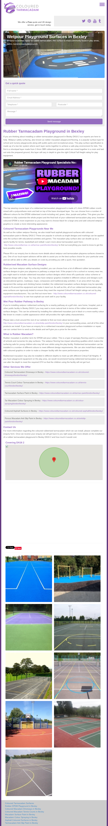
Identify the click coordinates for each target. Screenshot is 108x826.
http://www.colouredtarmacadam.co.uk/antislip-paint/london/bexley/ (33, 323)
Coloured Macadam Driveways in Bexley (23, 809)
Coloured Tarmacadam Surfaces (19, 803)
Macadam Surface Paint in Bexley (20, 814)
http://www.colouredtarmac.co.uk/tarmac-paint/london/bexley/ (31, 245)
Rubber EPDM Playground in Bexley (21, 806)
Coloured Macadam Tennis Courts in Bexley (24, 812)
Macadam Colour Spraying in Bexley (21, 817)
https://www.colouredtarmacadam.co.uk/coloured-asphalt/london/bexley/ (71, 411)
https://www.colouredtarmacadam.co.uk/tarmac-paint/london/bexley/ (69, 393)
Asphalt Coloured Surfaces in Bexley (21, 820)
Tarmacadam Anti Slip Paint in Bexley (21, 823)
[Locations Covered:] (4, 4)
